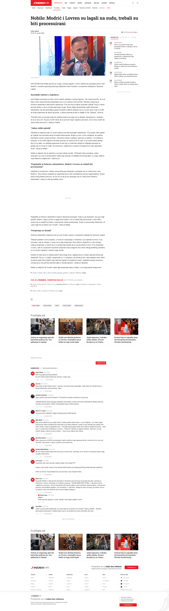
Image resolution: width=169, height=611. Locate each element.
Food (68, 586)
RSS (103, 589)
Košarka (51, 589)
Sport (80, 3)
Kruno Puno (43, 495)
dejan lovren (79, 305)
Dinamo (51, 580)
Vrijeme (104, 586)
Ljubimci (69, 583)
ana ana (38, 384)
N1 (60, 84)
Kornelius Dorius (41, 438)
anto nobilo (35, 305)
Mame (68, 589)
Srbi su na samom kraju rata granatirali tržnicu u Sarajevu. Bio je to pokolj (125, 45)
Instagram (126, 583)
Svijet (63, 8)
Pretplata (58, 3)
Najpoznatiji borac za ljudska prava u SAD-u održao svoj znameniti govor (126, 74)
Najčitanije (48, 8)
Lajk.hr (87, 583)
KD (33, 439)
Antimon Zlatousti (41, 395)
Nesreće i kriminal (85, 8)
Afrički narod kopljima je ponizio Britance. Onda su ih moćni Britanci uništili (125, 65)
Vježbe (87, 586)
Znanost (95, 8)
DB (33, 450)
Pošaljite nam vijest (126, 589)
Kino (103, 583)
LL (33, 462)
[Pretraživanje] (136, 3)
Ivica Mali (39, 506)
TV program (105, 580)
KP (38, 495)
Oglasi (96, 3)
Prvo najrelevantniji (49, 368)
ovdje (77, 284)
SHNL (50, 586)
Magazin (70, 574)
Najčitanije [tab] (124, 37)
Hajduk (51, 583)
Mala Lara (39, 478)
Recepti (87, 580)
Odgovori (87, 589)
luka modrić (47, 305)
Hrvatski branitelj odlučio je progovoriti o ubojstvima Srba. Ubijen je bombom (124, 55)
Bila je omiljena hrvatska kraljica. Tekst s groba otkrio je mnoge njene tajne (126, 83)
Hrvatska (57, 8)
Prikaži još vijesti (123, 92)
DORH (57, 305)
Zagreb (75, 8)
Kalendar (102, 8)
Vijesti (72, 3)
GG (33, 373)
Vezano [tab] (133, 37)
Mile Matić (39, 420)
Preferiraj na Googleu (130, 32)
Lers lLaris (39, 460)
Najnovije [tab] (114, 37)
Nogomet (51, 577)
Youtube (125, 580)
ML (33, 480)
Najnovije (40, 8)
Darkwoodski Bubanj (42, 449)
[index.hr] (41, 3)
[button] (33, 326)
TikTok (125, 586)
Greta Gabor (39, 372)
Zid (66, 3)
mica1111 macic (41, 411)
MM (32, 421)
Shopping (69, 577)
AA (33, 385)
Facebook (126, 577)
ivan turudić (67, 305)
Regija (69, 8)
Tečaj (104, 577)
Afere (108, 8)
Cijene (104, 3)
